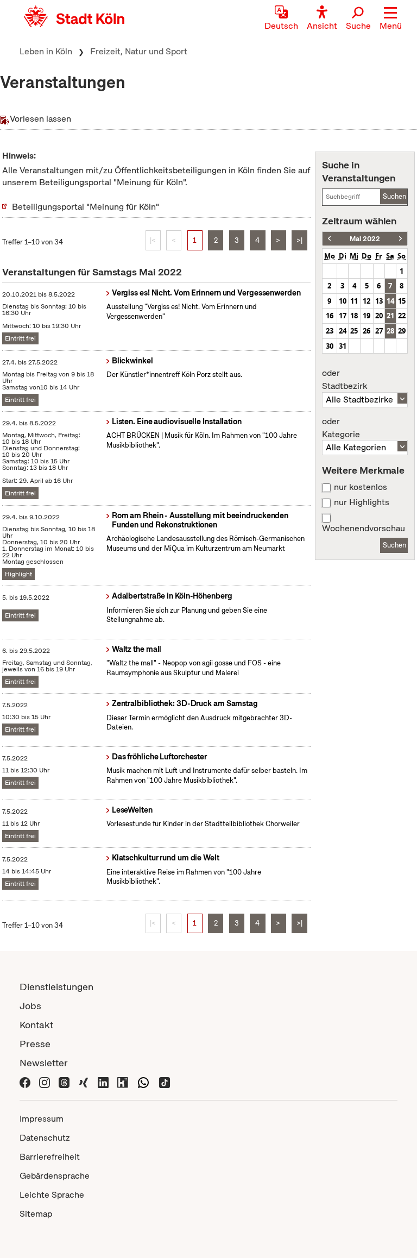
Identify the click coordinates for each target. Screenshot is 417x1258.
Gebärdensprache (55, 1175)
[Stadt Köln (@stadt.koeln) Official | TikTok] (164, 1081)
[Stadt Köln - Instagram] (44, 1081)
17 (342, 315)
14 (390, 301)
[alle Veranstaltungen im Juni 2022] (400, 239)
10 (342, 301)
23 (329, 331)
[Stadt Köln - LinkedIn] (103, 1081)
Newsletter (44, 1062)
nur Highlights (361, 502)
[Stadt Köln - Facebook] (25, 1081)
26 (366, 331)
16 (329, 315)
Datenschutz (45, 1137)
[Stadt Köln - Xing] (83, 1081)
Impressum (42, 1118)
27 (379, 331)
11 (354, 301)
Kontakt (36, 1024)
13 (379, 301)
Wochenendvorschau (363, 528)
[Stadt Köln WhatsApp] (143, 1081)
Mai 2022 (365, 238)
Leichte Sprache (52, 1194)
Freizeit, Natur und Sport (138, 51)
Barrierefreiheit (50, 1156)
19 (366, 315)
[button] (391, 19)
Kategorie (341, 428)
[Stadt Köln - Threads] (64, 1081)
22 (402, 315)
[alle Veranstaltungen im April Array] (329, 239)
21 (390, 315)
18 (354, 315)
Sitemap (36, 1213)
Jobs (30, 1005)
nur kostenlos (360, 487)
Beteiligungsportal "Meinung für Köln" (85, 206)
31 (342, 346)
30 (329, 346)
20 (379, 315)
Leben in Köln (46, 51)
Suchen (394, 196)
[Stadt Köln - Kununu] (122, 1081)
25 (354, 331)
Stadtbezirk (344, 380)
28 (390, 331)
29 (402, 331)
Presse (35, 1043)
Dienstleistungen (56, 986)
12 (366, 301)
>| (299, 240)
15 (402, 301)
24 (342, 331)
